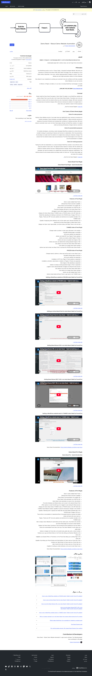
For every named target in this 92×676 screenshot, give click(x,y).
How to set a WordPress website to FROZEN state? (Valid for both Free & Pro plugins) (62, 596)
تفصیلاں (79, 51)
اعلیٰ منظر (29, 88)
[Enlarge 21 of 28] (48, 567)
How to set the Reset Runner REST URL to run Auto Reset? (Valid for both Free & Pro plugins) (71, 608)
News (86, 657)
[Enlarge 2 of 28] (80, 563)
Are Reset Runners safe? (76, 624)
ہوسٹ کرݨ (85, 659)
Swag (35, 661)
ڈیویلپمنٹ (60, 51)
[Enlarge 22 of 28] (48, 576)
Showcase (68, 655)
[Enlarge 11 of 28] (64, 557)
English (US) (12, 79)
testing (11, 84)
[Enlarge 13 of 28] (64, 576)
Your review (28, 110)
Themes (68, 657)
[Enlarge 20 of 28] (48, 557)
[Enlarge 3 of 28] (80, 572)
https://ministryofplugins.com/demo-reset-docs (71, 447)
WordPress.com (16, 655)
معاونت (11, 51)
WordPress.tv (50, 661)
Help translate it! (37, 9)
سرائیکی (73, 668)
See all (11, 110)
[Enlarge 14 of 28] (64, 586)
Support (52, 657)
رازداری (85, 661)
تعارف (86, 655)
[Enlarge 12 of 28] (64, 567)
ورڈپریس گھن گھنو (5, 2)
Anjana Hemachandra (70, 45)
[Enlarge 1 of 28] (80, 557)
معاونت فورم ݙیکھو (28, 121)
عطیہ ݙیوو (35, 659)
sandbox (15, 84)
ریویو (74, 51)
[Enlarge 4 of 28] (80, 582)
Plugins (68, 659)
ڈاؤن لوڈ (12, 44)
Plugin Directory (83, 6)
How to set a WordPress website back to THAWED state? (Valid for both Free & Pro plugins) (60, 612)
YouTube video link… (77, 195)
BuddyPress (17, 661)
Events (35, 657)
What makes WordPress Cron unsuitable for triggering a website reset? (66, 620)
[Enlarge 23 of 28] (48, 586)
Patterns (68, 661)
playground (20, 84)
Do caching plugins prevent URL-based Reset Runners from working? (66, 628)
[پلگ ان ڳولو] (73, 14)
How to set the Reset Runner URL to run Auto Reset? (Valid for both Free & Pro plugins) (61, 604)
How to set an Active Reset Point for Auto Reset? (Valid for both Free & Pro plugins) (62, 600)
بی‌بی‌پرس (18, 659)
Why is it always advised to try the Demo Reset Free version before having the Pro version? (61, 616)
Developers (51, 659)
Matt (18, 657)
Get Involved (34, 655)
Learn (52, 655)
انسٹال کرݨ (67, 51)
